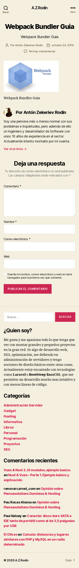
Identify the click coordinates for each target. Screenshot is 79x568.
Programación (15, 438)
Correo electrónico (17, 239)
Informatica (13, 422)
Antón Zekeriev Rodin (29, 45)
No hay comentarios (42, 51)
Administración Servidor (23, 405)
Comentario (12, 186)
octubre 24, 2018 (62, 45)
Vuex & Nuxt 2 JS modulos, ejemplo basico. (37, 470)
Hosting (10, 416)
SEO (7, 449)
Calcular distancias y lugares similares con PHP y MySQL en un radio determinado (36, 539)
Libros (8, 427)
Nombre (10, 222)
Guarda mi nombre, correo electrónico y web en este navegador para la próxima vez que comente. (39, 276)
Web (7, 256)
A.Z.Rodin (39, 8)
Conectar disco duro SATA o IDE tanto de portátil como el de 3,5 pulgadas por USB (39, 521)
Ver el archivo (15, 149)
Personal (11, 433)
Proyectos (12, 444)
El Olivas (10, 534)
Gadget (10, 411)
